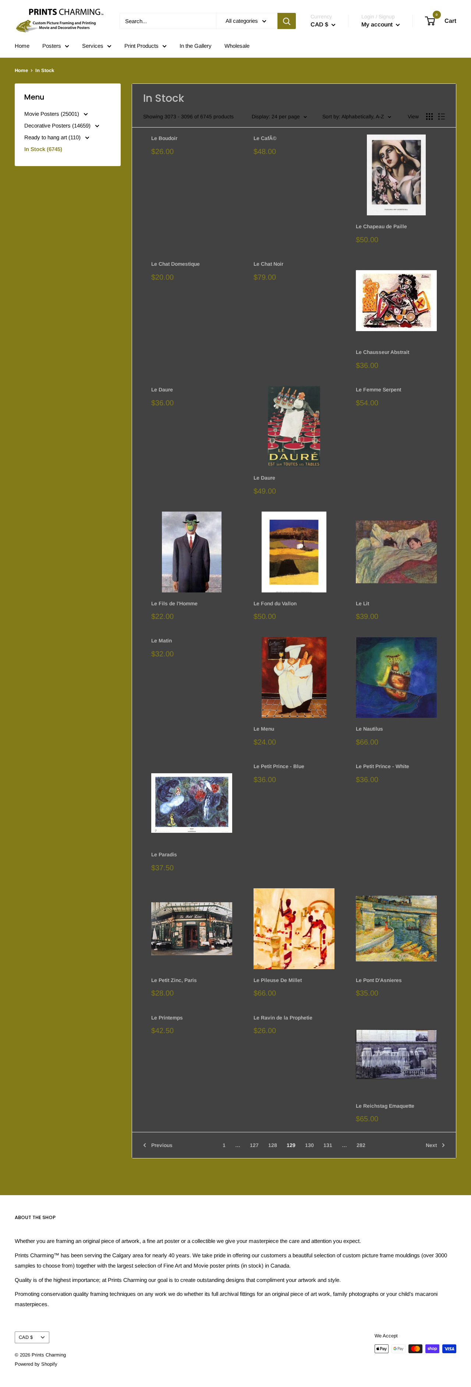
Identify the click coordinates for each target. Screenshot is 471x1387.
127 (254, 1145)
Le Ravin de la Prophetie (283, 1018)
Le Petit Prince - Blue (279, 766)
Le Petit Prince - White (382, 766)
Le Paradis (164, 854)
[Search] (286, 21)
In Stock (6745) (43, 149)
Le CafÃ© (265, 138)
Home (22, 46)
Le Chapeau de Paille (381, 226)
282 (361, 1145)
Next (431, 1145)
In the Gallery (196, 46)
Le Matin (161, 641)
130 (309, 1145)
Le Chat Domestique (175, 264)
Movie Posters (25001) (52, 114)
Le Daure (162, 390)
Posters (51, 46)
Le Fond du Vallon (275, 603)
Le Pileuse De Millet (278, 980)
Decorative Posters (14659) (58, 125)
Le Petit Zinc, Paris (174, 980)
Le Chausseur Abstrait (382, 352)
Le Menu (264, 729)
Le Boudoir (164, 138)
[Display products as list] (441, 116)
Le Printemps (167, 1018)
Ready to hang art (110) (53, 137)
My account (377, 24)
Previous (162, 1145)
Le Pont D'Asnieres (379, 980)
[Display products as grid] (429, 116)
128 (272, 1145)
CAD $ (26, 1337)
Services (92, 46)
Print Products (141, 46)
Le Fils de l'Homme (174, 603)
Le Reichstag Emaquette (385, 1106)
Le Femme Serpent (378, 390)
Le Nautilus (369, 729)
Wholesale (236, 46)
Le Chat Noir (268, 264)
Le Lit (362, 603)
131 (327, 1145)
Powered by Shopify (36, 1364)
